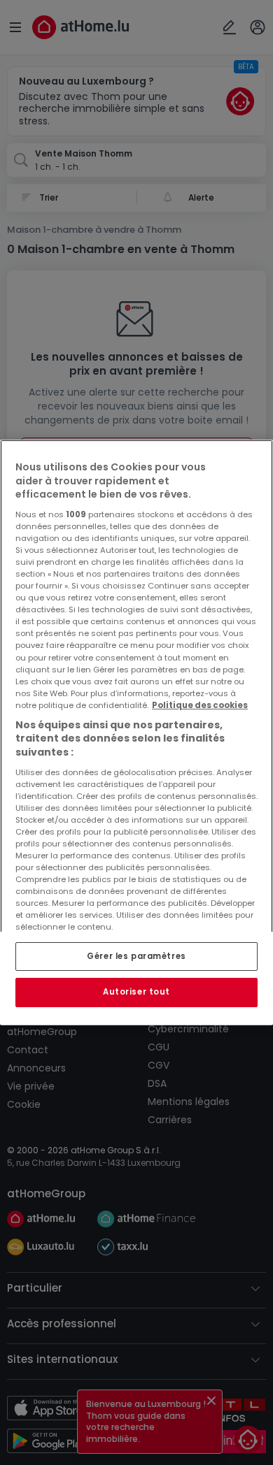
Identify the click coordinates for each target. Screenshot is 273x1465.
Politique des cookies (200, 705)
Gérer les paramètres (136, 956)
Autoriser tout (136, 992)
